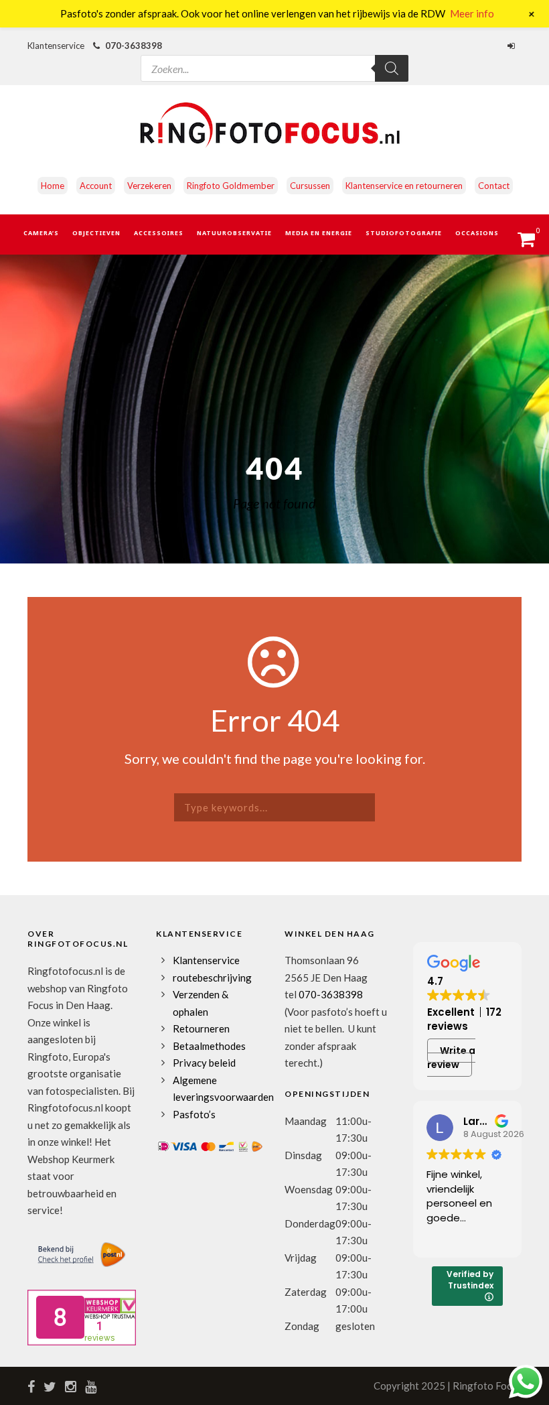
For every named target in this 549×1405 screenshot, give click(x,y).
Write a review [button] (451, 1057)
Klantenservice (206, 960)
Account (96, 185)
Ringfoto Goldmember (230, 185)
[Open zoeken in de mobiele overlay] (274, 56)
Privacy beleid (204, 1063)
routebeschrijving (212, 978)
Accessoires (158, 232)
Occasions (477, 232)
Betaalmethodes (209, 1046)
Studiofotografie (404, 232)
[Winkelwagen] (532, 243)
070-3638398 (133, 45)
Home (52, 185)
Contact (493, 185)
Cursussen (310, 185)
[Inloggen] (512, 45)
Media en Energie (318, 232)
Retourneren (201, 1028)
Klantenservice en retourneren (404, 185)
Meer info (472, 13)
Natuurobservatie (234, 232)
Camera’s (41, 232)
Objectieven (96, 232)
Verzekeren (149, 185)
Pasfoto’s (194, 1114)
